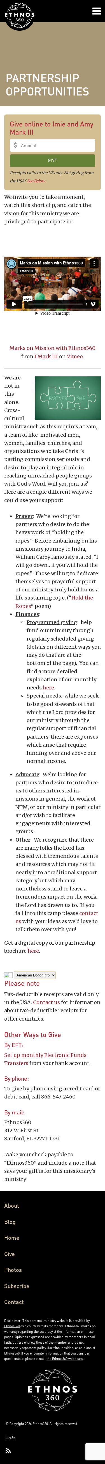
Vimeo (75, 356)
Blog (10, 1221)
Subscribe (16, 1285)
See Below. (36, 180)
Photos (13, 1269)
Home (11, 1237)
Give (9, 1253)
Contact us (46, 1002)
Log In (10, 1437)
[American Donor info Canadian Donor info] (30, 974)
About (11, 1205)
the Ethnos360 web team (64, 1358)
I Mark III (46, 356)
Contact (14, 1301)
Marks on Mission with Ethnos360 (52, 348)
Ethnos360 (12, 1326)
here (48, 687)
